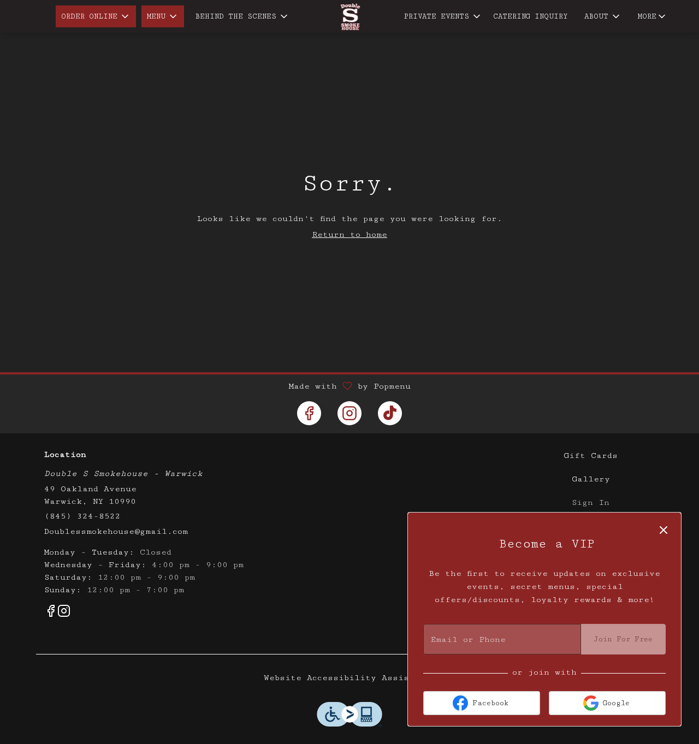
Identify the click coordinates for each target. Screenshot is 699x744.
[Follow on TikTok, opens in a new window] (390, 413)
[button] (96, 16)
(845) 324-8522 (82, 516)
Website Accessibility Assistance (350, 677)
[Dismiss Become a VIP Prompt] (663, 530)
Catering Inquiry (530, 16)
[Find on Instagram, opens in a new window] (349, 413)
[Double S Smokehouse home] (349, 17)
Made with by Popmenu (209, 386)
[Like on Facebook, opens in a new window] (309, 413)
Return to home (349, 234)
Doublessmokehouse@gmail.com (116, 531)
